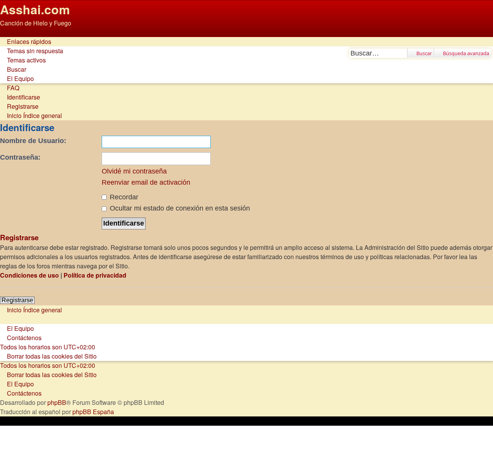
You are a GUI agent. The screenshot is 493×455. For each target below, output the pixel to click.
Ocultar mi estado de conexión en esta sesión (179, 208)
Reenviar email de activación (146, 182)
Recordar (123, 197)
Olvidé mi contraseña (134, 171)
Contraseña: (20, 157)
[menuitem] (31, 50)
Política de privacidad (95, 275)
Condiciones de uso (29, 275)
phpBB (56, 402)
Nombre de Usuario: (33, 141)
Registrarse (17, 300)
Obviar (9, 32)
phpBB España (93, 411)
